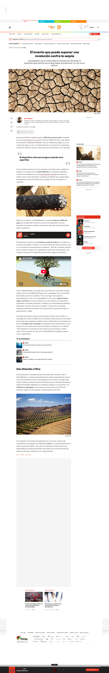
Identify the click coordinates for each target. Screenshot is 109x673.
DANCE (58, 21)
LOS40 (25, 21)
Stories (64, 615)
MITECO (35, 385)
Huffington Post (38, 639)
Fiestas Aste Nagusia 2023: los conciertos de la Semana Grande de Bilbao (33, 605)
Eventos (37, 34)
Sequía (22, 454)
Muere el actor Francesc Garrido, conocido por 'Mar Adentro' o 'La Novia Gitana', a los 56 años (87, 174)
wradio (52, 639)
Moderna (43, 641)
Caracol (83, 637)
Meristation (79, 641)
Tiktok (48, 615)
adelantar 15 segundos (60, 670)
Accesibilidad (30, 632)
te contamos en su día (32, 140)
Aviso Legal (23, 632)
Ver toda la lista (87, 248)
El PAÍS (36, 637)
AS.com (72, 637)
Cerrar (99, 39)
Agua (24, 47)
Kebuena (81, 639)
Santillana (51, 637)
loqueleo (71, 641)
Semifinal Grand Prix (27, 43)
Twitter (11, 122)
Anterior (46, 670)
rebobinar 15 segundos (49, 670)
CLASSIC (42, 21)
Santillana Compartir (60, 637)
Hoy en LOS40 (45, 34)
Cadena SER (66, 637)
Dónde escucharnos (84, 632)
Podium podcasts (51, 641)
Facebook (11, 118)
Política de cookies (51, 632)
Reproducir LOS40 (68, 235)
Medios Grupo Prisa (22, 642)
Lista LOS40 (12, 34)
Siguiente (63, 670)
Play (54, 670)
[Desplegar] (54, 664)
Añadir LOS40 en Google (26, 132)
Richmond (35, 641)
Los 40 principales (44, 637)
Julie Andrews (39, 43)
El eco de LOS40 (18, 47)
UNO (47, 639)
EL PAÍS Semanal (69, 639)
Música (19, 34)
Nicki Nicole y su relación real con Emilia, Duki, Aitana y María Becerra (53, 605)
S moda (65, 641)
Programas (29, 34)
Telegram (11, 130)
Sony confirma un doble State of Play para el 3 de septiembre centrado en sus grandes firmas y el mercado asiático (88, 165)
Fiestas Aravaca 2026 (63, 43)
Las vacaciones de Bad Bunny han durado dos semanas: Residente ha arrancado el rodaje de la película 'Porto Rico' (88, 183)
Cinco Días (58, 639)
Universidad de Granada (47, 174)
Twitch (61, 615)
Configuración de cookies (62, 632)
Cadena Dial (64, 639)
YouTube (51, 615)
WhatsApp (11, 126)
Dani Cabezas (28, 118)
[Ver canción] (80, 221)
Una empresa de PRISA (22, 638)
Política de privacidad (40, 632)
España (92, 27)
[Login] (98, 27)
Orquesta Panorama (49, 43)
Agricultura (28, 454)
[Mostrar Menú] (11, 27)
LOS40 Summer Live (56, 34)
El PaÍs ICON (58, 641)
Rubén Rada (86, 43)
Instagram (45, 615)
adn (77, 637)
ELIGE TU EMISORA (91, 669)
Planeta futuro (76, 639)
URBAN (74, 21)
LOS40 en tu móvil (74, 632)
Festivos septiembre (76, 43)
